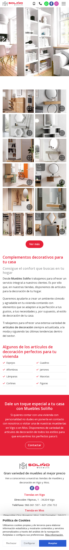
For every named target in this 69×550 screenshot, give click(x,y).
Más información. (54, 534)
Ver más (34, 244)
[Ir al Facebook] (51, 4)
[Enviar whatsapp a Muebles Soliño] (46, 4)
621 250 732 (49, 505)
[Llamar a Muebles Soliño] (34, 4)
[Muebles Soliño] (13, 4)
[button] (4, 41)
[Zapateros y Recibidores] (18, 101)
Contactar (34, 445)
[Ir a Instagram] (56, 4)
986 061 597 (32, 505)
